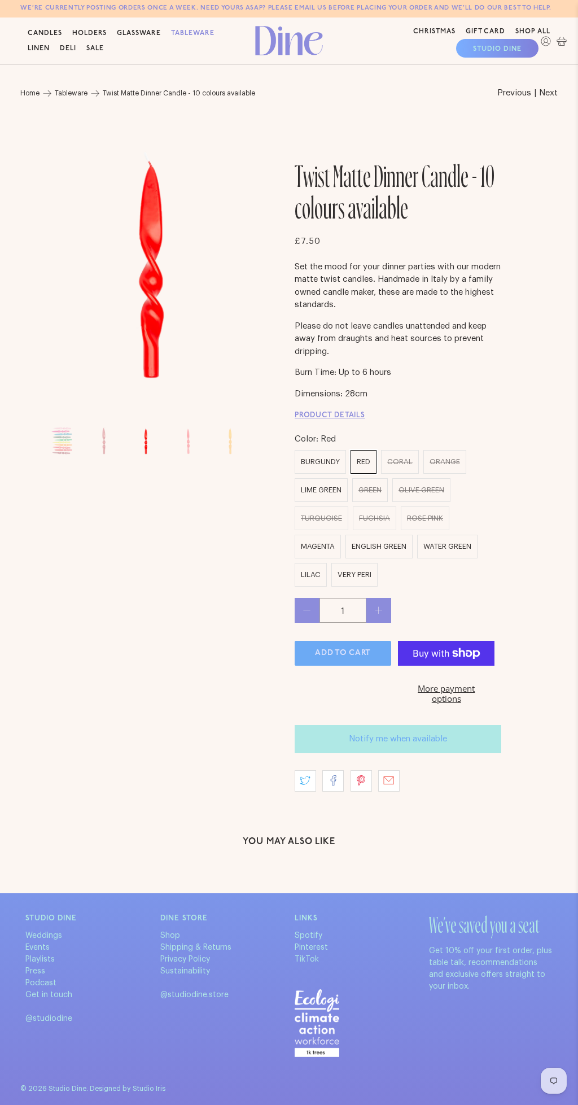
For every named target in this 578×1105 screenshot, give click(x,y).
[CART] (562, 41)
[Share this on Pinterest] (361, 781)
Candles (45, 33)
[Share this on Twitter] (305, 781)
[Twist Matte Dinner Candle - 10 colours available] (151, 265)
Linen (39, 48)
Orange (445, 461)
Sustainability (185, 971)
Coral (400, 461)
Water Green (447, 546)
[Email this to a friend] (389, 781)
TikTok (307, 959)
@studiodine (48, 1019)
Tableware (192, 33)
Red (363, 461)
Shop (170, 936)
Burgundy (320, 461)
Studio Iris (149, 1088)
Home (30, 93)
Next (548, 93)
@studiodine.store (194, 995)
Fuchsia (374, 518)
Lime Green (321, 489)
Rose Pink (425, 518)
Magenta (318, 546)
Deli (68, 48)
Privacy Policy (185, 959)
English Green (379, 546)
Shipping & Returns (195, 947)
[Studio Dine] (289, 40)
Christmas (434, 31)
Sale (95, 48)
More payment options (446, 693)
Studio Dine (497, 49)
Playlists (40, 959)
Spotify (308, 936)
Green (370, 489)
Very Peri (354, 574)
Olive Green (421, 489)
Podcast (40, 983)
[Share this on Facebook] (333, 781)
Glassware (139, 33)
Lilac (311, 574)
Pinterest (311, 947)
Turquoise (321, 518)
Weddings (43, 936)
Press (35, 971)
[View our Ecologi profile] (317, 1023)
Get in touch (48, 995)
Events (37, 947)
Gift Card (486, 31)
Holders (89, 33)
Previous (514, 93)
